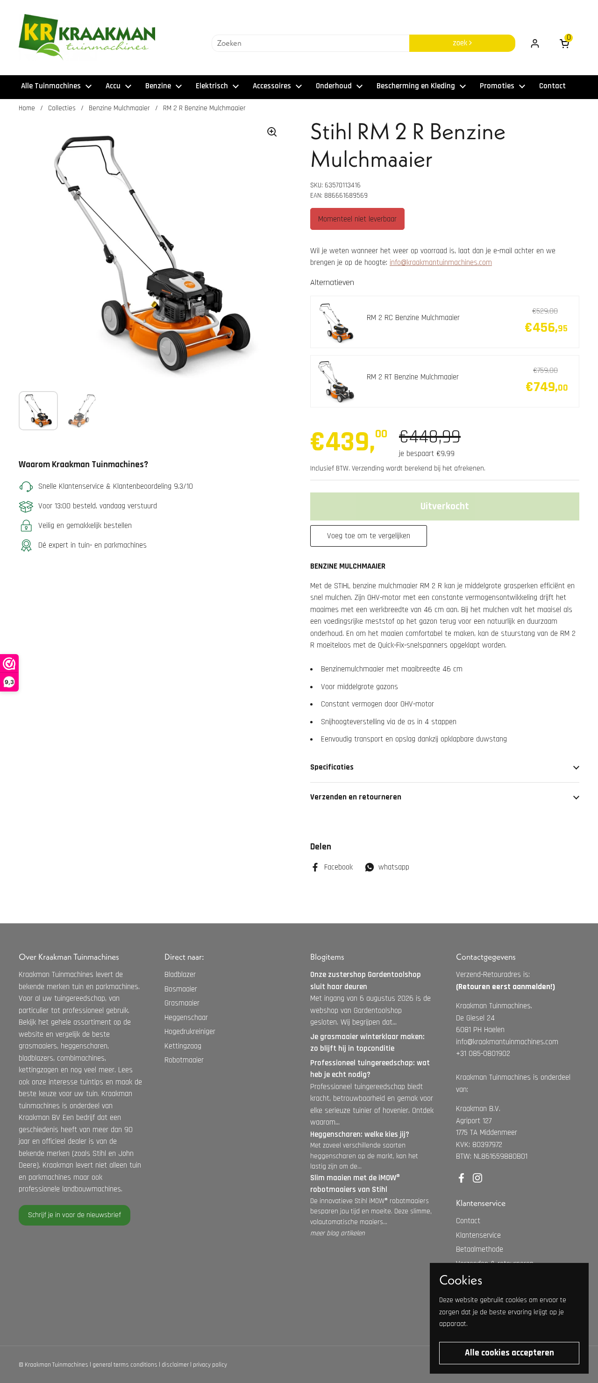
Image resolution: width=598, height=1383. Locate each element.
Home (27, 108)
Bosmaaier (180, 989)
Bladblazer (180, 975)
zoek (461, 43)
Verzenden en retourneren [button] (355, 797)
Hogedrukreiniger (189, 1032)
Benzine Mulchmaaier (119, 108)
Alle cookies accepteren (509, 1353)
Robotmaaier (184, 1060)
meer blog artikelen (337, 1233)
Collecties (62, 108)
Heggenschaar (186, 1017)
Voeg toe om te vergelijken (368, 536)
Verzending (368, 468)
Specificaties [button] (332, 767)
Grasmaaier (181, 1003)
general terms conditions (125, 1365)
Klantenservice (478, 1235)
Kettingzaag (182, 1046)
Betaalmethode (479, 1249)
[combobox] (310, 43)
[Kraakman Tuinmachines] (87, 37)
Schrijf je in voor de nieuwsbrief (74, 1215)
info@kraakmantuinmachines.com (441, 262)
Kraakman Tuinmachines (56, 1365)
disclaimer (175, 1365)
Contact (468, 1221)
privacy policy (210, 1365)
